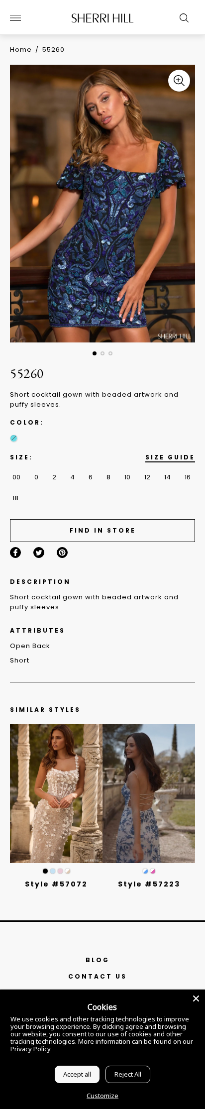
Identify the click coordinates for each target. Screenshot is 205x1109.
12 (147, 477)
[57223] (148, 793)
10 (127, 477)
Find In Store (103, 530)
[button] (95, 353)
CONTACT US (97, 976)
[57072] (56, 793)
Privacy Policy (30, 1048)
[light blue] (53, 871)
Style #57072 (56, 884)
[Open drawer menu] (15, 18)
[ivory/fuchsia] (153, 871)
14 (167, 477)
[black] (45, 871)
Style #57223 (149, 884)
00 (16, 477)
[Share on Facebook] (15, 552)
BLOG (97, 960)
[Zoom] (179, 81)
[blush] (60, 871)
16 (188, 477)
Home (21, 49)
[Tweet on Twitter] (38, 552)
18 (15, 498)
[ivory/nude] (68, 871)
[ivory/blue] (145, 871)
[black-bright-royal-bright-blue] (13, 438)
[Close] (196, 998)
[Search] (181, 18)
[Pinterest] (62, 552)
